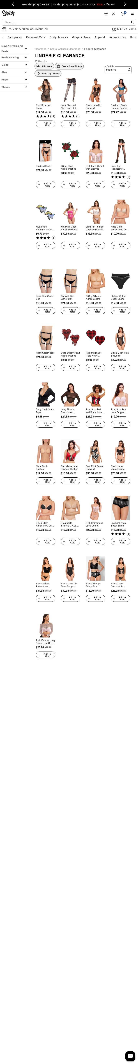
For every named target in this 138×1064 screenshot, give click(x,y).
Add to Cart (47, 123)
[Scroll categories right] (135, 37)
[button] (69, 66)
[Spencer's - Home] (8, 13)
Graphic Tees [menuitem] (81, 37)
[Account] (114, 13)
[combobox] (69, 22)
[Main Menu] (132, 13)
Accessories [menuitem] (117, 37)
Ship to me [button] (47, 66)
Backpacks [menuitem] (15, 37)
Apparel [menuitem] (100, 37)
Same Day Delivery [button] (50, 73)
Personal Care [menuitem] (35, 37)
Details (110, 4)
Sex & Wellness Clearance (65, 48)
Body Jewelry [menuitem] (59, 37)
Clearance (40, 48)
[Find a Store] (106, 13)
